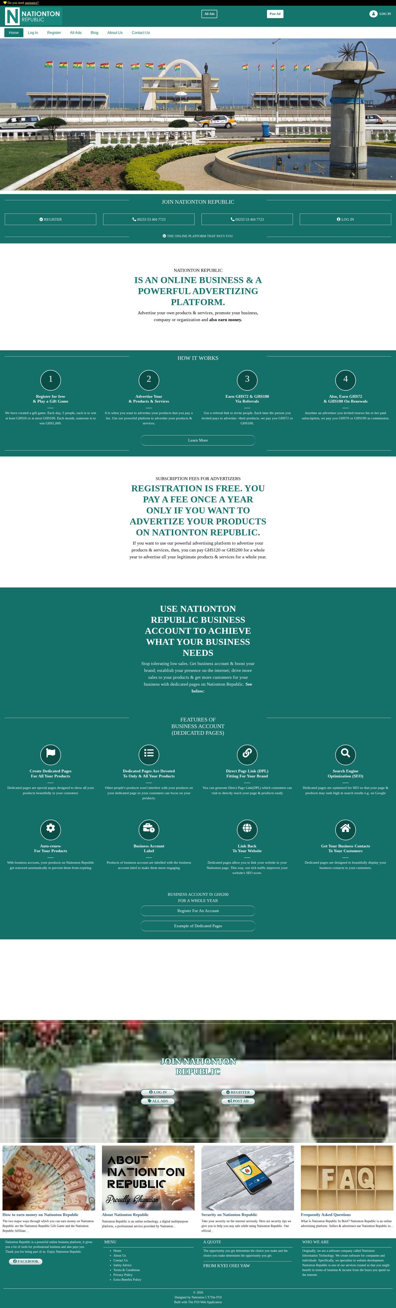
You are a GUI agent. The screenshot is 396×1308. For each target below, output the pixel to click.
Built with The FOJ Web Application (198, 1302)
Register (54, 33)
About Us (115, 33)
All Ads (209, 14)
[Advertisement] (141, 981)
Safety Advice (122, 1265)
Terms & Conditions (126, 1270)
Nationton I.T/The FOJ (207, 1297)
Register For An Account (198, 910)
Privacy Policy (122, 1275)
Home (14, 33)
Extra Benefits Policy (127, 1279)
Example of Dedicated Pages (198, 926)
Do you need (23, 3)
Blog (94, 33)
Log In (33, 33)
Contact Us (141, 33)
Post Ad (275, 14)
